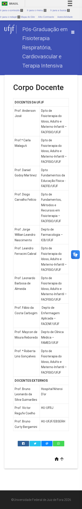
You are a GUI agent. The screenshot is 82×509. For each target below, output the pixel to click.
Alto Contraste (46, 17)
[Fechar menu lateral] (72, 32)
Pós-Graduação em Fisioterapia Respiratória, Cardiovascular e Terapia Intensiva (45, 47)
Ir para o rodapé (9, 17)
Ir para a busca (59, 10)
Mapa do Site (28, 17)
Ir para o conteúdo (11, 10)
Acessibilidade (65, 17)
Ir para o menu (36, 10)
